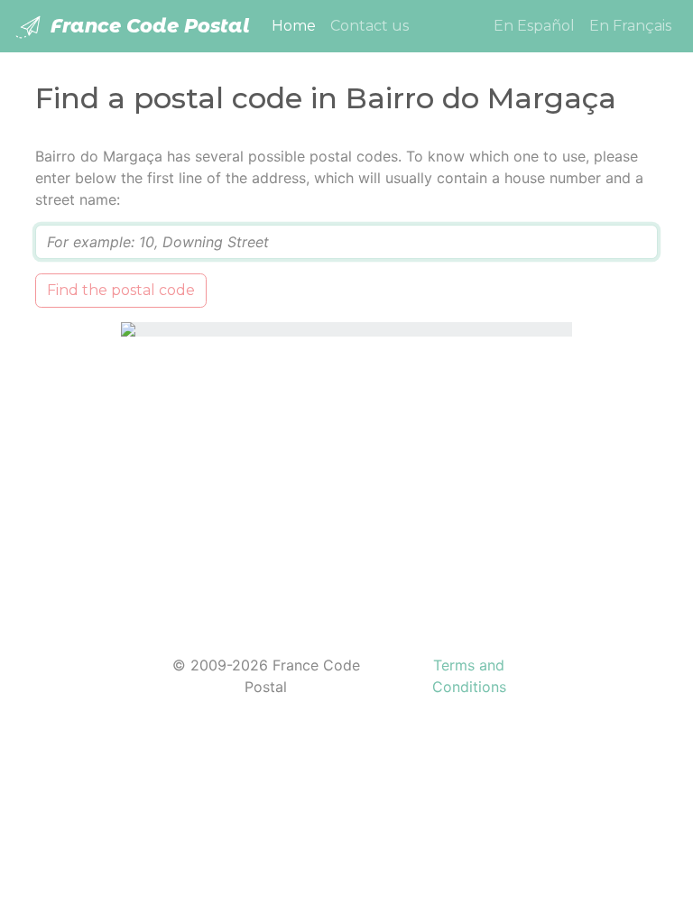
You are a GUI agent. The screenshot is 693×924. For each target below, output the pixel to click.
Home (297, 25)
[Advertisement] (346, 484)
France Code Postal (147, 25)
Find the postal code (121, 290)
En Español (534, 25)
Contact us (369, 25)
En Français (630, 25)
